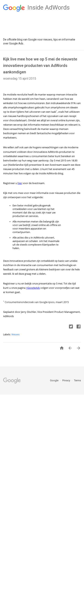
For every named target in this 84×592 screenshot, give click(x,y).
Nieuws (16, 334)
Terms (77, 380)
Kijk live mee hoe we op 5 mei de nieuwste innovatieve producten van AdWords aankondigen (40, 65)
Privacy (66, 380)
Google (54, 380)
